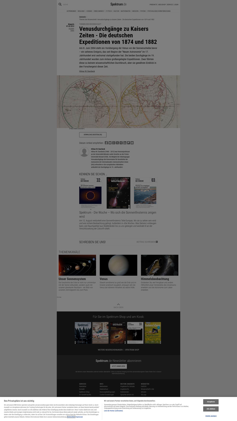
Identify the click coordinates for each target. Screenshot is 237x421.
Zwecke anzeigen (211, 416)
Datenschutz (71, 417)
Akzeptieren (211, 402)
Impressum (79, 417)
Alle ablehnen (211, 409)
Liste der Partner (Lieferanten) (113, 411)
